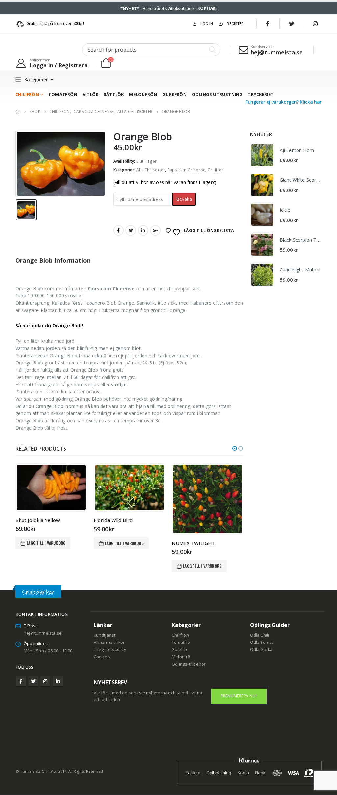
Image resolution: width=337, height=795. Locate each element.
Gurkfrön (174, 94)
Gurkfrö (179, 649)
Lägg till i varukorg (46, 543)
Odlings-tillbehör (189, 664)
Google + (155, 230)
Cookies (102, 657)
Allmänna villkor (109, 642)
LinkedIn (143, 230)
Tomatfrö (181, 642)
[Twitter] (291, 23)
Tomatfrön (62, 94)
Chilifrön (27, 94)
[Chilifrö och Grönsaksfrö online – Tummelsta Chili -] (43, 49)
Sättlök (114, 94)
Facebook (118, 230)
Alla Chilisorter (150, 170)
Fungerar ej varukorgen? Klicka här (284, 102)
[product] (51, 487)
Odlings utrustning (217, 94)
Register (235, 23)
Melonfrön (143, 94)
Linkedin (58, 681)
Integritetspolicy (110, 649)
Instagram (45, 681)
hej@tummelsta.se (43, 633)
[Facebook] (267, 23)
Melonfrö (181, 657)
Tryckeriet (260, 94)
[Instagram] (315, 23)
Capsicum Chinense (186, 170)
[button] (235, 448)
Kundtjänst (105, 635)
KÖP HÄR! (206, 8)
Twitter (130, 230)
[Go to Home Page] (17, 111)
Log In (206, 23)
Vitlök (90, 94)
